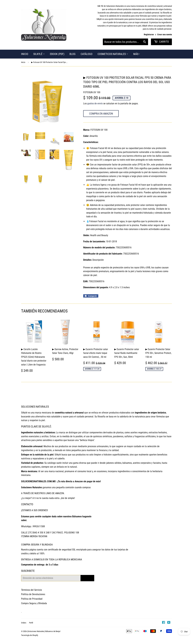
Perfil (31, 623)
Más (135, 54)
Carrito (163, 41)
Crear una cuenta (164, 34)
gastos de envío (95, 103)
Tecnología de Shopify (29, 635)
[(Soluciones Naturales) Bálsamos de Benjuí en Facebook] (163, 622)
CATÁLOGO (86, 54)
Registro (87, 578)
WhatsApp (26, 526)
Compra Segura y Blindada (34, 603)
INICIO (24, 54)
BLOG (73, 54)
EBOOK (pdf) (57, 54)
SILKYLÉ (38, 54)
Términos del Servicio (31, 589)
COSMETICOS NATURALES (112, 54)
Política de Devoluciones (33, 594)
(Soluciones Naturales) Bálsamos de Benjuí (43, 631)
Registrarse (149, 34)
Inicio (23, 62)
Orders (23, 623)
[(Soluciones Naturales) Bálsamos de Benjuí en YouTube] (168, 622)
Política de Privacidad (31, 598)
